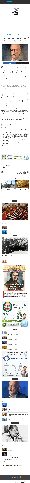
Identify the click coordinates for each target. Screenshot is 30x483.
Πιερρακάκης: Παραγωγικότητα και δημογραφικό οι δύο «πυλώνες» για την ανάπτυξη (16, 404)
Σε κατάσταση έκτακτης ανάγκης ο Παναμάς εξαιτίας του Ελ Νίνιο (22, 190)
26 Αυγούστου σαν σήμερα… (7, 255)
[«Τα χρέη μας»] (4, 347)
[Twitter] (13, 2)
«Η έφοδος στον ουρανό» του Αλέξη (13, 336)
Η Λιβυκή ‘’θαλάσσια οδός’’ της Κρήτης (13, 331)
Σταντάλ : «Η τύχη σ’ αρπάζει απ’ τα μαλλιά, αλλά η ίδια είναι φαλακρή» (17, 448)
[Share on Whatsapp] (17, 162)
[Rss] (17, 2)
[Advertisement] (15, 26)
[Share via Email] (18, 162)
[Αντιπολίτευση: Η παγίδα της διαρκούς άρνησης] (15, 211)
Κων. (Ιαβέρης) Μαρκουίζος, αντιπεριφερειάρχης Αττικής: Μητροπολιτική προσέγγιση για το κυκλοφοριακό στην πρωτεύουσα (14, 399)
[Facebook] (12, 2)
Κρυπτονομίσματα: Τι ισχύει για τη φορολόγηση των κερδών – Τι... (8, 190)
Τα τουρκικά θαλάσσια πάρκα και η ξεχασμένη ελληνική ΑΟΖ (17, 341)
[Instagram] (15, 477)
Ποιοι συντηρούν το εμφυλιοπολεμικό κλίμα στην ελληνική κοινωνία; (17, 226)
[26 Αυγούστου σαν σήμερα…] (15, 245)
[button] (13, 1)
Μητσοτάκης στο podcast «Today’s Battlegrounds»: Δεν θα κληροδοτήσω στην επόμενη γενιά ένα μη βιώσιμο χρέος (17, 409)
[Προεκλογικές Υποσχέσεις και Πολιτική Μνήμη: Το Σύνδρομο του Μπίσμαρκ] (4, 232)
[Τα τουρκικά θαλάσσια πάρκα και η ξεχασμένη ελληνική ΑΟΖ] (4, 342)
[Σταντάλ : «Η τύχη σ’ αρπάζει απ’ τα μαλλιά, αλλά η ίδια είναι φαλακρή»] (4, 449)
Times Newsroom (14, 42)
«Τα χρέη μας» (10, 346)
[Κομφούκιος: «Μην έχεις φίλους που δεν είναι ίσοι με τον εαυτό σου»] (4, 454)
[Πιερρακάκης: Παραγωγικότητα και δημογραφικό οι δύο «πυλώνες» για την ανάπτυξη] (4, 405)
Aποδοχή (22, 482)
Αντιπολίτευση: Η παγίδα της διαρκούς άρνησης (10, 221)
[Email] (17, 477)
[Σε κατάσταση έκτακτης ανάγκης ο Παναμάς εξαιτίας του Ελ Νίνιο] (22, 184)
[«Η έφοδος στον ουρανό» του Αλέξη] (4, 337)
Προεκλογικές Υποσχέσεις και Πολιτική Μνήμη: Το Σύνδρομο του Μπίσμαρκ (18, 231)
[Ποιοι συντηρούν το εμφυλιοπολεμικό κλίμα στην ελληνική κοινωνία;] (4, 227)
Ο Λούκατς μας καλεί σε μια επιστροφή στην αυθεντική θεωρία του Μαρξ (17, 419)
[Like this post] (13, 162)
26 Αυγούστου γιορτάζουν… (12, 260)
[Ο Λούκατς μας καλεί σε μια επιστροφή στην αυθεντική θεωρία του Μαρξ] (4, 419)
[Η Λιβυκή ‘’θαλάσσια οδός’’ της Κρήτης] (4, 332)
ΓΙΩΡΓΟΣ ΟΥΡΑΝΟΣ (10, 334)
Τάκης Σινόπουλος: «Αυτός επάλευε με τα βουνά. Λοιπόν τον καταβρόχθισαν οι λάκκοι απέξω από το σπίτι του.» (12, 443)
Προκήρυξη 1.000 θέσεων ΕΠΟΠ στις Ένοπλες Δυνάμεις (9, 461)
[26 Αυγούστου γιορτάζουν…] (4, 261)
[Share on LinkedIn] (16, 162)
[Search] (28, 5)
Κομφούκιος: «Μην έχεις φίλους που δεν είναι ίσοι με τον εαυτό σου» (18, 453)
